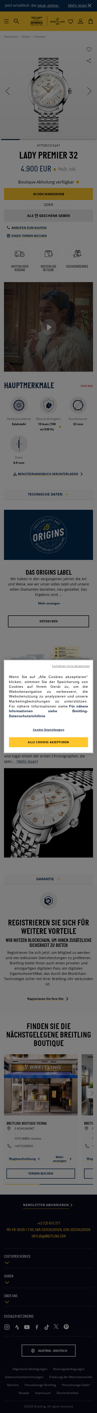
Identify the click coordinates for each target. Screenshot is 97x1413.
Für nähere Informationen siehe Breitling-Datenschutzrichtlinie (48, 711)
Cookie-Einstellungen (48, 729)
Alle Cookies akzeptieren (48, 742)
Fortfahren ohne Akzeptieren (71, 666)
